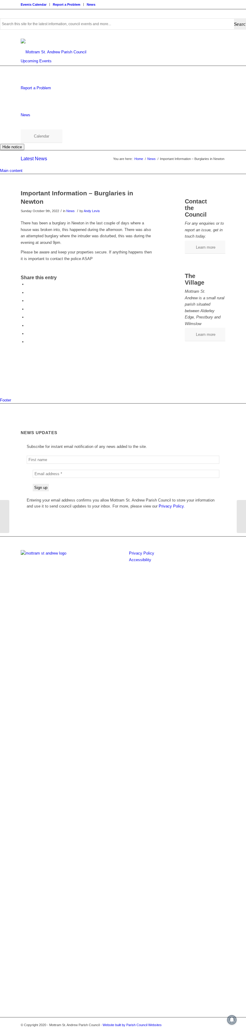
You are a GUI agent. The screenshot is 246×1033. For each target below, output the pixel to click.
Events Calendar (33, 4)
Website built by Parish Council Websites (132, 1025)
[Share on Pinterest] (28, 309)
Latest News (34, 158)
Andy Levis (92, 211)
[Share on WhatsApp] (28, 300)
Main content (11, 170)
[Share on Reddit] (28, 333)
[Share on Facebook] (28, 284)
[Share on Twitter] (28, 292)
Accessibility (140, 560)
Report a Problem (66, 4)
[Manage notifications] (232, 1020)
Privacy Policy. (172, 506)
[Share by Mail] (28, 341)
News (91, 4)
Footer (5, 400)
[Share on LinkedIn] (28, 317)
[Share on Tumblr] (28, 325)
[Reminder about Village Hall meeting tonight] (4, 516)
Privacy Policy (141, 553)
